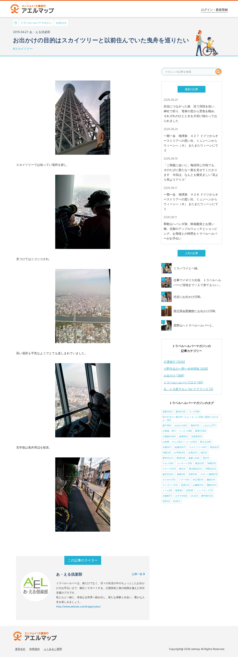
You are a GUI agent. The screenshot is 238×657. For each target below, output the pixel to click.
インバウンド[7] (205, 490)
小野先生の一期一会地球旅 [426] (186, 368)
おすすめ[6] (181, 495)
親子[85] (167, 425)
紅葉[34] (192, 452)
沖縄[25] (211, 463)
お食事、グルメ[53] (172, 441)
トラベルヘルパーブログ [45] (183, 382)
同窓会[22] (210, 468)
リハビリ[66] (185, 430)
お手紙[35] (179, 452)
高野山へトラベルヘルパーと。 (194, 325)
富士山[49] (205, 441)
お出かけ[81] (180, 425)
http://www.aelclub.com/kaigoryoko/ (78, 606)
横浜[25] (199, 463)
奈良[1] (176, 501)
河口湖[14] (198, 479)
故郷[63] (183, 436)
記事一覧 (137, 574)
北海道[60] (196, 436)
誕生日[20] (168, 474)
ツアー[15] (184, 479)
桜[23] (182, 468)
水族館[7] (167, 495)
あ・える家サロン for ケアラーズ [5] (188, 389)
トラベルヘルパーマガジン (36, 22)
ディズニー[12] (170, 485)
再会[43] (214, 447)
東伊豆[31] (168, 457)
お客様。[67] (169, 430)
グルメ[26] (168, 463)
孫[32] (204, 452)
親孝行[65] (200, 430)
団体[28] (181, 457)
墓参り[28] (194, 457)
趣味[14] (211, 479)
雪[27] (206, 457)
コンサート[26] (184, 463)
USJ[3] (194, 495)
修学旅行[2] (207, 495)
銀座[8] (179, 490)
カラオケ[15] (169, 479)
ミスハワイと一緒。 (186, 268)
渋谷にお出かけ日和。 (188, 297)
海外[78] (195, 425)
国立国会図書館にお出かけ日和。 (195, 311)
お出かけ (61, 22)
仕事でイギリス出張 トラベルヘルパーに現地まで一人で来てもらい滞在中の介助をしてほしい (197, 282)
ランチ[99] (194, 411)
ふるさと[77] (209, 425)
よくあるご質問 (53, 649)
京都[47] (167, 447)
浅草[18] (193, 474)
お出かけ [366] (174, 375)
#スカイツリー (23, 48)
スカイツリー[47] (198, 447)
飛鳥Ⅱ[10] (211, 485)
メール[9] (167, 490)
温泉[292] (167, 411)
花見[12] (185, 485)
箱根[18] (181, 474)
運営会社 (20, 649)
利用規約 (34, 649)
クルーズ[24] (169, 468)
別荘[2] (166, 501)
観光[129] (180, 411)
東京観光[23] (195, 468)
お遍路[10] (198, 485)
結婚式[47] (180, 447)
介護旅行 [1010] (174, 362)
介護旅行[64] (169, 436)
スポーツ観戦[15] (209, 474)
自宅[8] (189, 490)
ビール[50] (191, 441)
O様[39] (167, 452)
